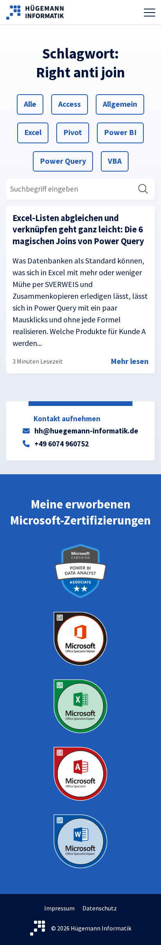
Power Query (62, 160)
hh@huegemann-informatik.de (86, 430)
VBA (117, 160)
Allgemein (119, 104)
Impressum (59, 908)
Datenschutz (99, 908)
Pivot (72, 132)
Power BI (120, 132)
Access (69, 104)
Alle (33, 104)
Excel (33, 132)
